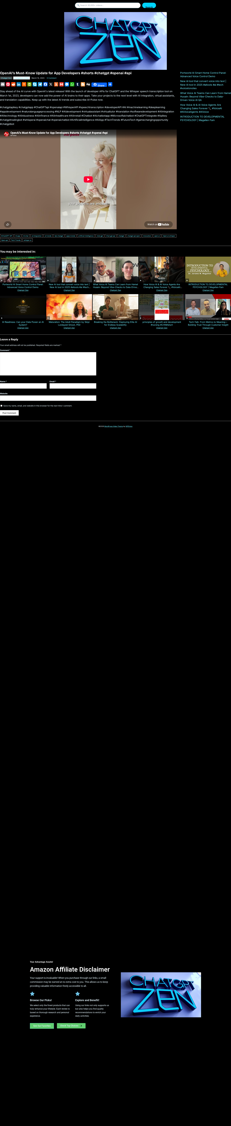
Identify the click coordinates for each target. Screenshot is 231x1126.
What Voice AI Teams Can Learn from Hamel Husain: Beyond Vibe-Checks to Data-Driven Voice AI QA (205, 96)
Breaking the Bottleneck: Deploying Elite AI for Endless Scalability (115, 323)
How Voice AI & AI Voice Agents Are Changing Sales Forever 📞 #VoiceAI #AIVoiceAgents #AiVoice (201, 108)
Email (53, 381)
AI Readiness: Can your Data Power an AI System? (23, 323)
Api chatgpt (59, 236)
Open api (4, 240)
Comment (5, 350)
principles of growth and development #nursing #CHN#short (162, 323)
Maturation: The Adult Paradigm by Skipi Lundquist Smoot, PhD (69, 323)
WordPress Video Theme (113, 426)
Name (3, 381)
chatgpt (121, 236)
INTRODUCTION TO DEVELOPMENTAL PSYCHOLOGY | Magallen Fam (208, 286)
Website (3, 393)
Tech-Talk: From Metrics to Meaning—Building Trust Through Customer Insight (208, 323)
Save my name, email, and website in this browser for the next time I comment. (37, 406)
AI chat (25, 236)
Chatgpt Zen (6, 78)
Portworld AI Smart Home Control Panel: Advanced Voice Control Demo (23, 286)
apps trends (70, 236)
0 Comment (51, 78)
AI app (17, 236)
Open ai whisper (169, 236)
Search (149, 7)
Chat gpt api (110, 236)
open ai (157, 236)
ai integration (37, 236)
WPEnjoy (129, 426)
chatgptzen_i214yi (21, 78)
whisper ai (27, 240)
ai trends (48, 236)
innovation (147, 236)
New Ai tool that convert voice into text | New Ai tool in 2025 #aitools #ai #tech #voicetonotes (203, 85)
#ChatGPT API (6, 236)
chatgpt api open (133, 236)
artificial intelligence (86, 236)
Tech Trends (15, 240)
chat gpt (100, 236)
